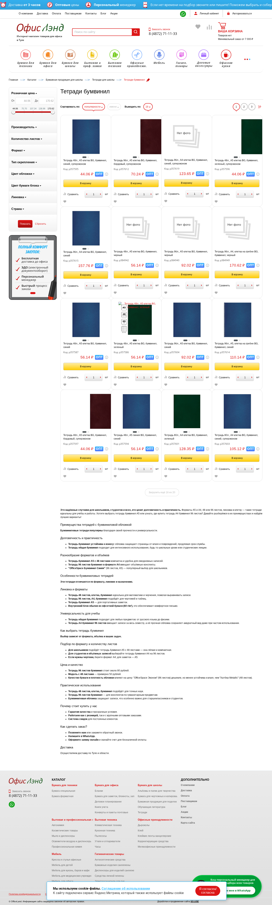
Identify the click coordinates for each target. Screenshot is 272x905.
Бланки (99, 790)
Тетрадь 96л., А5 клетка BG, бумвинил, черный (186, 253)
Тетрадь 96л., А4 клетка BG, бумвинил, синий (85, 254)
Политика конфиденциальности (25, 894)
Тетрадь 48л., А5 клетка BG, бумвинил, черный (135, 253)
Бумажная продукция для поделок (157, 801)
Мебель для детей (62, 865)
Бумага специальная (63, 790)
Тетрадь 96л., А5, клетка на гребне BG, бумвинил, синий (236, 345)
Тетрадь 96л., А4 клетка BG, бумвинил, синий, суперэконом (186, 162)
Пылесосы (101, 836)
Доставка (42, 13)
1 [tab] (32, 293)
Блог (103, 13)
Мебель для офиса (62, 881)
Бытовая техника (106, 819)
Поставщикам (73, 13)
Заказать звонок (161, 29)
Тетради (142, 812)
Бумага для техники (64, 785)
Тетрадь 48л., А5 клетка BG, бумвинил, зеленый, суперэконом (236, 162)
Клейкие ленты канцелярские (154, 836)
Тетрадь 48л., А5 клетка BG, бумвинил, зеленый (135, 345)
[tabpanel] (33, 267)
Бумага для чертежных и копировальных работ (164, 796)
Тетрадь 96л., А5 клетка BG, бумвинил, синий (186, 345)
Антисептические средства (110, 859)
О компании (26, 13)
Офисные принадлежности (155, 819)
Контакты (91, 13)
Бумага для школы (150, 785)
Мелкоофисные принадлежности (156, 846)
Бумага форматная (62, 796)
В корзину (85, 183)
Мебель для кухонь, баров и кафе (71, 870)
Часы (98, 846)
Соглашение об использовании (126, 888)
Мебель (57, 854)
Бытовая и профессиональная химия (76, 819)
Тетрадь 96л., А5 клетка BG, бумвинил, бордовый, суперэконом (135, 162)
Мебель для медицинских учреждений (73, 875)
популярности (92, 106)
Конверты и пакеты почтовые (111, 812)
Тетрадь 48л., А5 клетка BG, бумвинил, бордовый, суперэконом (85, 437)
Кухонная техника (105, 830)
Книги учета (101, 807)
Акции (113, 13)
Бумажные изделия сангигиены (112, 865)
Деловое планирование (108, 801)
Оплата (56, 13)
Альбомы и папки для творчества (156, 790)
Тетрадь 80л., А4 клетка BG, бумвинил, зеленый (186, 437)
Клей (140, 830)
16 (147, 106)
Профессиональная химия (67, 846)
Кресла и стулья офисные (66, 859)
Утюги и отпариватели (107, 841)
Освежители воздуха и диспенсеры (72, 841)
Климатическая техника (108, 825)
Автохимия (58, 825)
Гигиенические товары (109, 854)
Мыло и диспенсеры (63, 836)
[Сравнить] (209, 33)
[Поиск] (136, 32)
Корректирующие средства (153, 841)
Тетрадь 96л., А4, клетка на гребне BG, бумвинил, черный (236, 253)
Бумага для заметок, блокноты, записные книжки (122, 796)
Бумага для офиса (106, 785)
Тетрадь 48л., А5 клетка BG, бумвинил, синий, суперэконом (85, 162)
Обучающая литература (151, 807)
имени (113, 106)
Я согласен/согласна (207, 890)
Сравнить (73, 194)
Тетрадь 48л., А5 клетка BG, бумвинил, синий (85, 345)
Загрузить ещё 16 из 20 (162, 492)
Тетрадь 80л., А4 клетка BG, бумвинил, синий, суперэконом (236, 437)
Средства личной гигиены (109, 875)
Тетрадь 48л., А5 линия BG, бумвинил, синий (135, 437)
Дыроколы (144, 825)
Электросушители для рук (109, 881)
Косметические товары (65, 830)
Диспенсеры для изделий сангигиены (116, 870)
